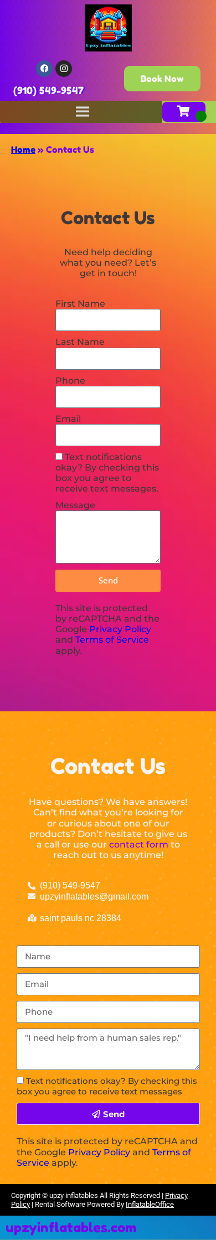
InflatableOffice (150, 1204)
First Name (80, 303)
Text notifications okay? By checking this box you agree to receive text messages (107, 1086)
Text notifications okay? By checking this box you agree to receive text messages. (107, 473)
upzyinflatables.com (71, 1228)
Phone (70, 380)
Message (75, 505)
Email (68, 419)
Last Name (80, 342)
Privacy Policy (120, 629)
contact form (138, 844)
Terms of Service (112, 639)
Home (23, 149)
